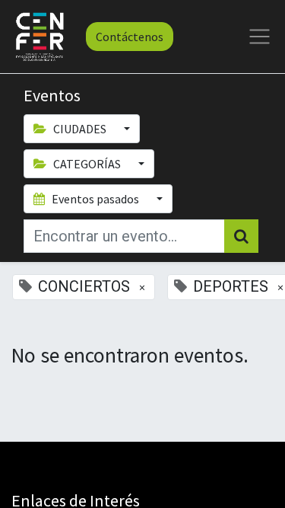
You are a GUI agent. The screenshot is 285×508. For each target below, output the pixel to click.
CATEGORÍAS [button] (87, 163)
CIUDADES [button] (80, 128)
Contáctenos (129, 36)
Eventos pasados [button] (95, 198)
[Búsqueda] (241, 236)
